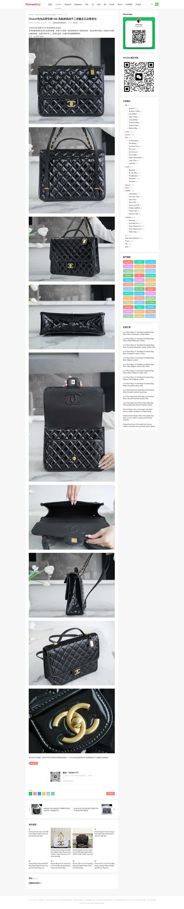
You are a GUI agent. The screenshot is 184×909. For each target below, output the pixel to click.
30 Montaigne (133, 140)
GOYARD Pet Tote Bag (150, 307)
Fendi (111, 4)
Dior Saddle (133, 155)
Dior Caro (132, 149)
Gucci (119, 4)
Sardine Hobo (133, 125)
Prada (127, 241)
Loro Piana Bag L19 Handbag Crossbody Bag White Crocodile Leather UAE (138, 384)
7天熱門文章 (41, 900)
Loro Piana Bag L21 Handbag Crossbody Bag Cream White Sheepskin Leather (138, 339)
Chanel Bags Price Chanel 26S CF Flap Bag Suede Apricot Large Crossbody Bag (60, 865)
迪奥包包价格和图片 (59, 23)
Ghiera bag (132, 232)
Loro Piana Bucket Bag (150, 302)
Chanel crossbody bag (128, 316)
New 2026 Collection (132, 238)
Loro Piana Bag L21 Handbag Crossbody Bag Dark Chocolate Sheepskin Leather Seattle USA (139, 346)
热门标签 (131, 900)
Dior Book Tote (134, 146)
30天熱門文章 (32, 900)
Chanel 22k (33, 763)
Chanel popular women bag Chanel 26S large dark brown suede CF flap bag (104, 834)
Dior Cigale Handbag (139, 289)
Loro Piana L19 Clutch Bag (139, 284)
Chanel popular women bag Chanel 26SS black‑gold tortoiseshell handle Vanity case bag (83, 852)
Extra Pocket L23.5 (135, 229)
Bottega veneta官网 (128, 302)
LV (93, 4)
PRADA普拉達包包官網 (120, 900)
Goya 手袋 (132, 202)
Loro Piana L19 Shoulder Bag (128, 262)
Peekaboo (132, 178)
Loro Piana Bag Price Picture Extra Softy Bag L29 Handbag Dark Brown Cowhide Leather (138, 404)
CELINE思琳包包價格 (65, 900)
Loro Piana (150, 262)
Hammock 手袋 (134, 205)
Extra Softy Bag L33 (139, 311)
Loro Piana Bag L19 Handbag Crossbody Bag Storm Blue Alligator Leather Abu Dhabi (138, 365)
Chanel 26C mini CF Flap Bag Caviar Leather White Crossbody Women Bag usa (104, 865)
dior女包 (128, 266)
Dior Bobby (132, 143)
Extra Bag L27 (133, 223)
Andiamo (132, 108)
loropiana (78, 4)
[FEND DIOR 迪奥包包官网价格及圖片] (33, 4)
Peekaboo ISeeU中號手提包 (139, 280)
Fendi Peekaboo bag (139, 271)
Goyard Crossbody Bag (150, 280)
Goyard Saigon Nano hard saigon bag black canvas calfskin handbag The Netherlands (137, 410)
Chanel (58, 4)
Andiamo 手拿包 (134, 111)
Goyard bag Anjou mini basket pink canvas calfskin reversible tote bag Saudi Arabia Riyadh (139, 425)
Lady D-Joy (133, 160)
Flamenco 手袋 (134, 197)
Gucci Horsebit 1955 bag (150, 266)
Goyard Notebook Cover (139, 302)
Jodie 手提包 (133, 117)
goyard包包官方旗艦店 (139, 293)
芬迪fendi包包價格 (140, 900)
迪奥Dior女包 (150, 298)
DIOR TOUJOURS (135, 157)
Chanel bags (139, 316)
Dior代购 (128, 298)
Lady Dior (132, 163)
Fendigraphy (133, 176)
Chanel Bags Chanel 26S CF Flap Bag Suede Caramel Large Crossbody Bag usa (38, 865)
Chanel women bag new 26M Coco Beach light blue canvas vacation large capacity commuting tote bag (61, 853)
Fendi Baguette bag (139, 262)
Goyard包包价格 (151, 293)
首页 (50, 4)
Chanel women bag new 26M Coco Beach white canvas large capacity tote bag (38, 834)
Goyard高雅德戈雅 (89, 900)
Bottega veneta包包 (128, 275)
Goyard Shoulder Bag (128, 284)
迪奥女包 (139, 298)
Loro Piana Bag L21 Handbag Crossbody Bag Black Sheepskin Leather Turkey (138, 352)
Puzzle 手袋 (133, 211)
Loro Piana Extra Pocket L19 (128, 289)
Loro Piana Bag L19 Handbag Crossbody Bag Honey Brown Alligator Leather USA (138, 372)
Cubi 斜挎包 (133, 194)
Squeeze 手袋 (133, 214)
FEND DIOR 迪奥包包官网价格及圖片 (46, 14)
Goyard (68, 4)
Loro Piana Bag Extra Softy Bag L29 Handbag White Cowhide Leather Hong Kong (138, 391)
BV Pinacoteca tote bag (139, 275)
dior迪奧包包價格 (78, 900)
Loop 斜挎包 (133, 120)
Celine (138, 4)
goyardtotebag (151, 316)
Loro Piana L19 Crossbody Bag (139, 266)
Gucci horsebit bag (139, 307)
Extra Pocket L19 (134, 226)
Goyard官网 (151, 271)
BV (105, 4)
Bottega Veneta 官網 (52, 900)
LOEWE (129, 4)
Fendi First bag (128, 293)
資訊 (126, 247)
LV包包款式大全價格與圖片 (104, 900)
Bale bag (132, 220)
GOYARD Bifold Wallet (128, 311)
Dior (99, 4)
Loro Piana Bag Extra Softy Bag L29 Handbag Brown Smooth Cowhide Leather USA (138, 397)
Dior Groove (133, 152)
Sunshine (132, 181)
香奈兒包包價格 (151, 900)
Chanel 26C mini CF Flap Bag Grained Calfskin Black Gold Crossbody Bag (83, 865)
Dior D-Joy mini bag (150, 284)
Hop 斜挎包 (133, 114)
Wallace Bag (133, 128)
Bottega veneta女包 (128, 280)
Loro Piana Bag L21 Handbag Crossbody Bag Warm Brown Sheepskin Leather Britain (138, 333)
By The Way (133, 173)
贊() (110, 793)
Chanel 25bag (128, 271)
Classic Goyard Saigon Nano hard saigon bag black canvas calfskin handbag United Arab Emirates (138, 418)
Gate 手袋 (132, 199)
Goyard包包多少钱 (151, 275)
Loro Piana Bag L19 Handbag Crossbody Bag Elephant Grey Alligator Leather (138, 378)
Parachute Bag (134, 122)
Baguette (132, 170)
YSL (87, 4)
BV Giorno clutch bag (128, 307)
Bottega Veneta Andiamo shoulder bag (151, 289)
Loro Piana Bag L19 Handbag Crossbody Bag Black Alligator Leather (138, 359)
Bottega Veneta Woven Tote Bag (151, 311)
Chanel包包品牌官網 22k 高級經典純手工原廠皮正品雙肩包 (88, 757)
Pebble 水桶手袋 (134, 208)
